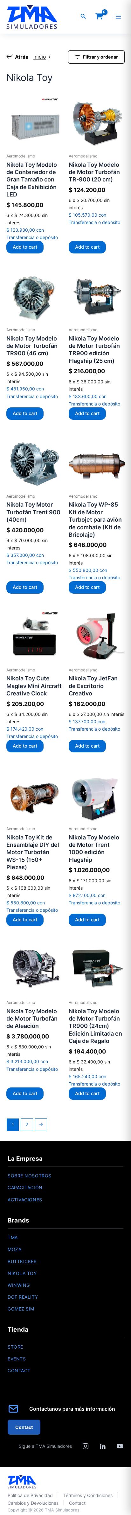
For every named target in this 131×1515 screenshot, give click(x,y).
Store (15, 1347)
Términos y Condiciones (88, 1495)
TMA (13, 1237)
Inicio (39, 56)
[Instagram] (85, 1446)
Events (17, 1358)
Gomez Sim (21, 1308)
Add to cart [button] (25, 247)
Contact (19, 1370)
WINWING (19, 1285)
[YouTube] (119, 1446)
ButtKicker (22, 1261)
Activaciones (25, 1199)
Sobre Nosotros (30, 1175)
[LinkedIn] (102, 1446)
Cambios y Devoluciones (33, 1503)
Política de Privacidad (30, 1495)
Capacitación (25, 1187)
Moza (14, 1249)
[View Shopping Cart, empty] (99, 16)
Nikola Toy (22, 1273)
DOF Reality (23, 1297)
